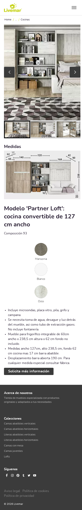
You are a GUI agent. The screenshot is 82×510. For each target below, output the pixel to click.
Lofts (7, 456)
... (16, 19)
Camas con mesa (13, 445)
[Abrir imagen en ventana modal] (42, 175)
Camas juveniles (13, 451)
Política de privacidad (19, 495)
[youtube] (34, 475)
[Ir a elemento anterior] (9, 72)
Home (7, 19)
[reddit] (40, 475)
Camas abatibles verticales (19, 423)
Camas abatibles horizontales (21, 429)
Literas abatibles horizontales (21, 440)
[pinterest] (18, 475)
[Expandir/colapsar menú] (74, 7)
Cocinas (25, 19)
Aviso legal (12, 491)
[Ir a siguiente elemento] (75, 72)
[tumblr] (23, 475)
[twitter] (29, 475)
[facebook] (7, 475)
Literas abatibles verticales (19, 434)
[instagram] (12, 475)
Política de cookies (35, 491)
